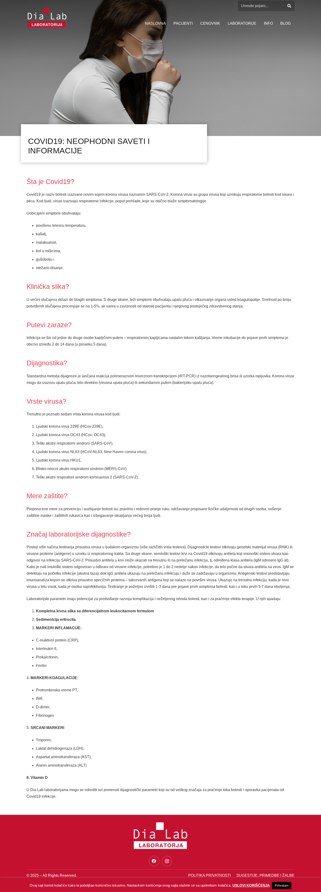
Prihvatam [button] (282, 885)
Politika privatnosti (209, 875)
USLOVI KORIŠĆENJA (251, 885)
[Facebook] (154, 861)
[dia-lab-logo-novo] (47, 17)
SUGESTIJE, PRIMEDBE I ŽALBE (265, 875)
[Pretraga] (289, 6)
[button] (275, 23)
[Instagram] (167, 861)
